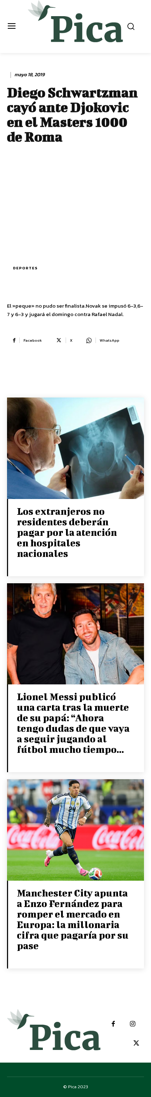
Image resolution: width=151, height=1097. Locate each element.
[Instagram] (132, 1024)
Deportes (25, 268)
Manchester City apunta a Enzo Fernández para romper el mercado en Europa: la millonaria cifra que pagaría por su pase (73, 919)
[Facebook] (113, 1024)
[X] (136, 1043)
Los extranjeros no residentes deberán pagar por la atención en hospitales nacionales (67, 532)
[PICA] (76, 25)
